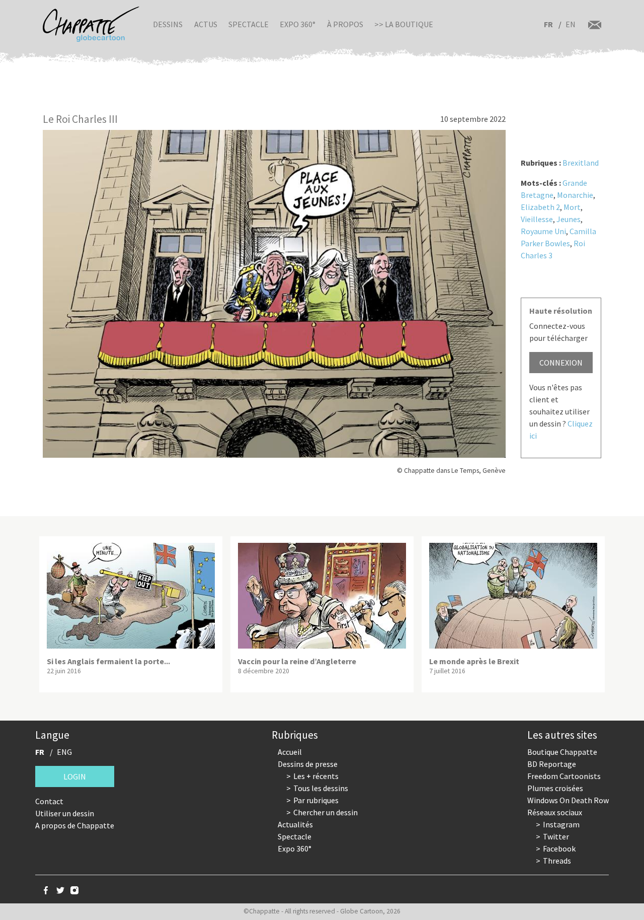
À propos (345, 24)
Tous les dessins (320, 788)
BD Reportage (551, 764)
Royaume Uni (543, 231)
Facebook (559, 848)
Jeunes (568, 219)
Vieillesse (537, 219)
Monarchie (575, 195)
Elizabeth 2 (540, 207)
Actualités (295, 824)
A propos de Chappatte (74, 825)
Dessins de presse (308, 764)
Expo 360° (297, 24)
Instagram (561, 824)
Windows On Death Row (568, 800)
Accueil (290, 752)
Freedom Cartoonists (564, 776)
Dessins (168, 24)
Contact (49, 801)
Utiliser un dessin (64, 813)
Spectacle (248, 24)
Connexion (561, 363)
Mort (572, 207)
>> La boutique (403, 24)
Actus (205, 24)
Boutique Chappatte (562, 752)
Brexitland (580, 163)
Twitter (556, 836)
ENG (64, 752)
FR (548, 24)
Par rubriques (316, 800)
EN (571, 24)
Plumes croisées (555, 788)
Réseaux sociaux (554, 812)
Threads (557, 861)
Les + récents (316, 776)
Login (74, 776)
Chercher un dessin (325, 812)
